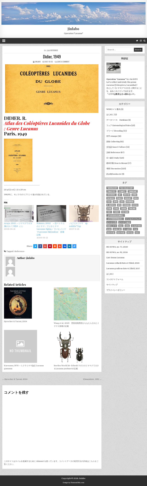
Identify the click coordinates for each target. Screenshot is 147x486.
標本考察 (121, 232)
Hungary (128, 198)
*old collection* (126, 188)
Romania (126, 205)
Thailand (132, 208)
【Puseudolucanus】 (115, 215)
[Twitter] (137, 40)
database (110, 198)
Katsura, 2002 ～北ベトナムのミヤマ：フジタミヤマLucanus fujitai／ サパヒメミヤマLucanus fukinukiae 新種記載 (51, 229)
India (136, 198)
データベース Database (117, 120)
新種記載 (117, 229)
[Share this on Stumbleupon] (60, 246)
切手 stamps (111, 136)
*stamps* (122, 191)
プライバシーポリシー (115, 290)
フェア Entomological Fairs (118, 125)
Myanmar (130, 201)
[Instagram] (141, 40)
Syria (116, 208)
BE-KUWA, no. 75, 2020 (117, 247)
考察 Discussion (113, 169)
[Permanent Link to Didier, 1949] (52, 88)
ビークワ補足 (124, 222)
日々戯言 (127, 229)
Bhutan (127, 194)
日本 (135, 229)
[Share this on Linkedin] (69, 246)
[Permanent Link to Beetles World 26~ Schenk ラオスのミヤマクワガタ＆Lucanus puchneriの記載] (77, 346)
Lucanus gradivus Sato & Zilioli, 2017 (123, 268)
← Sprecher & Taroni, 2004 (14, 379)
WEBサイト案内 (113, 109)
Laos (122, 201)
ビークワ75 (111, 222)
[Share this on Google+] (45, 246)
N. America (111, 205)
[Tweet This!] (35, 246)
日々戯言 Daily (112, 158)
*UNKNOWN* (132, 191)
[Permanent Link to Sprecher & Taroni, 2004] (27, 303)
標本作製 (111, 232)
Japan (115, 201)
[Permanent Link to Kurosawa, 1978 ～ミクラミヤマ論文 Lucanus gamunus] (27, 346)
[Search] (144, 40)
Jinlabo (73, 28)
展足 (121, 225)
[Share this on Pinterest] (50, 246)
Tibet (109, 212)
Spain (109, 208)
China (134, 194)
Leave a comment (63, 61)
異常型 (130, 232)
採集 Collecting (113, 141)
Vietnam (125, 212)
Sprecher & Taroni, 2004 (15, 321)
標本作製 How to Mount (116, 163)
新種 (109, 229)
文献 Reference (52, 50)
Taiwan (123, 208)
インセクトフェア (133, 218)
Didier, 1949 (52, 57)
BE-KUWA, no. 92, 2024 (117, 252)
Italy (109, 201)
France (119, 198)
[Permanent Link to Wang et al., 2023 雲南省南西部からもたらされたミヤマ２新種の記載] (77, 303)
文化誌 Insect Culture (116, 147)
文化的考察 (136, 225)
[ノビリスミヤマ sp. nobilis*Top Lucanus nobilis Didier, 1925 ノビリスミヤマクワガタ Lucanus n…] (84, 213)
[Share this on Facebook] (40, 246)
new (119, 205)
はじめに (110, 114)
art (119, 194)
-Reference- (19, 251)
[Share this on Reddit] (55, 246)
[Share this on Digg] (65, 246)
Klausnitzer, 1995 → (92, 379)
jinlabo (38, 61)
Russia (135, 205)
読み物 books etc (113, 174)
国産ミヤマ (111, 225)
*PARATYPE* (111, 191)
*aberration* (112, 188)
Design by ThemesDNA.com (73, 483)
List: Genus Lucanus (115, 258)
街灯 (137, 232)
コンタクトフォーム (114, 279)
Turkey (116, 212)
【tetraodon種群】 (115, 218)
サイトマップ (112, 285)
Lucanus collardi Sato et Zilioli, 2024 (122, 263)
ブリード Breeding (114, 131)
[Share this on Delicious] (74, 246)
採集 (127, 225)
